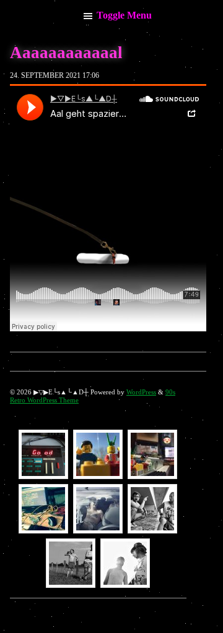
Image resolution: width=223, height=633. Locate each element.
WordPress (141, 392)
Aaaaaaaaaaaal (66, 52)
